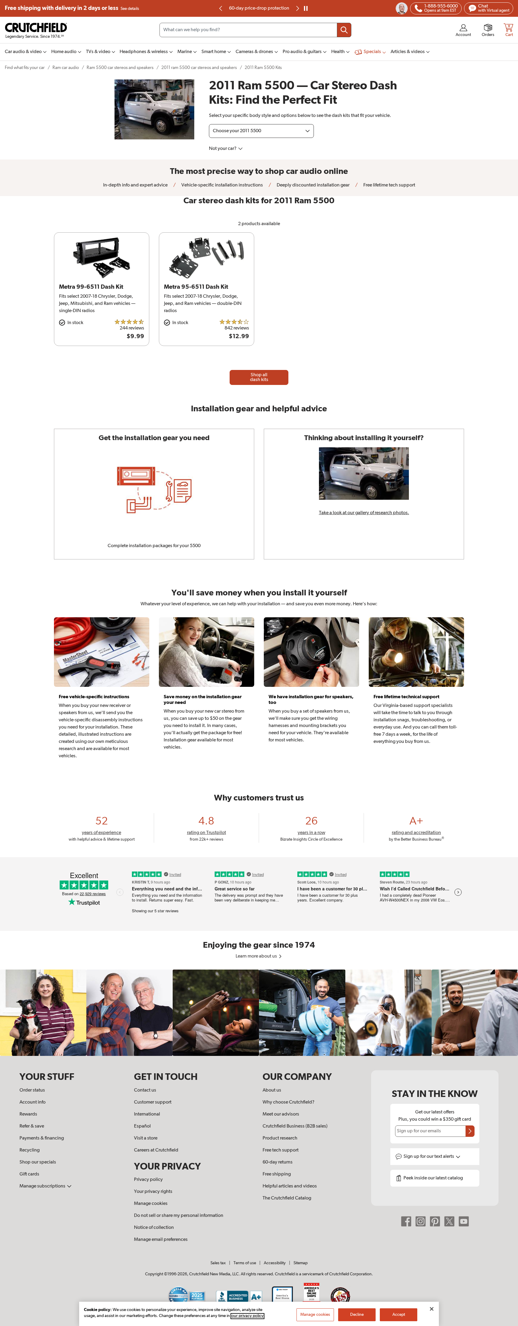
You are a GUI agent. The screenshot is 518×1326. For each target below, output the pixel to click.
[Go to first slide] (297, 8)
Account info (32, 1102)
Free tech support (281, 1150)
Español (142, 1126)
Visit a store (145, 1138)
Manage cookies (151, 1203)
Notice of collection (154, 1227)
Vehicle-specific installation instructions (221, 185)
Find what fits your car (25, 67)
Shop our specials (37, 1162)
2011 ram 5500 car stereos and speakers (199, 67)
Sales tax (218, 1263)
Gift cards (29, 1174)
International (147, 1114)
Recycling (29, 1150)
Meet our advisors (281, 1114)
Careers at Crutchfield (156, 1150)
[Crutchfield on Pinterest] (435, 1221)
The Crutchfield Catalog (287, 1198)
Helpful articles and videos (290, 1186)
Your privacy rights (153, 1191)
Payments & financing (41, 1138)
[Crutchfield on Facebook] (406, 1221)
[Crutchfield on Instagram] (421, 1221)
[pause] (306, 8)
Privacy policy (148, 1179)
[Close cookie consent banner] (431, 1309)
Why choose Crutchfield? (288, 1102)
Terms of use (245, 1263)
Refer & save (31, 1126)
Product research (280, 1138)
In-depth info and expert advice (135, 185)
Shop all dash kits (259, 377)
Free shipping (72, 8)
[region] (259, 1013)
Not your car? (223, 148)
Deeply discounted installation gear (313, 185)
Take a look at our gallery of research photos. (364, 513)
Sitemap (300, 1263)
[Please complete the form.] (470, 1131)
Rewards (28, 1114)
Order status (32, 1090)
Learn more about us (257, 956)
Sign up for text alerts (429, 1156)
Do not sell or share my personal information (178, 1215)
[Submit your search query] (344, 30)
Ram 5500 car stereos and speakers (120, 67)
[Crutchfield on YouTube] (464, 1221)
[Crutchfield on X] (449, 1221)
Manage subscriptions (42, 1186)
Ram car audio (65, 67)
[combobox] (255, 30)
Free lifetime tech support (388, 185)
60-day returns (259, 8)
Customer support (152, 1102)
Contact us (145, 1090)
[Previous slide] (221, 8)
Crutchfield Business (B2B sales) (295, 1126)
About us (272, 1090)
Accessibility (275, 1263)
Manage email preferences (161, 1239)
